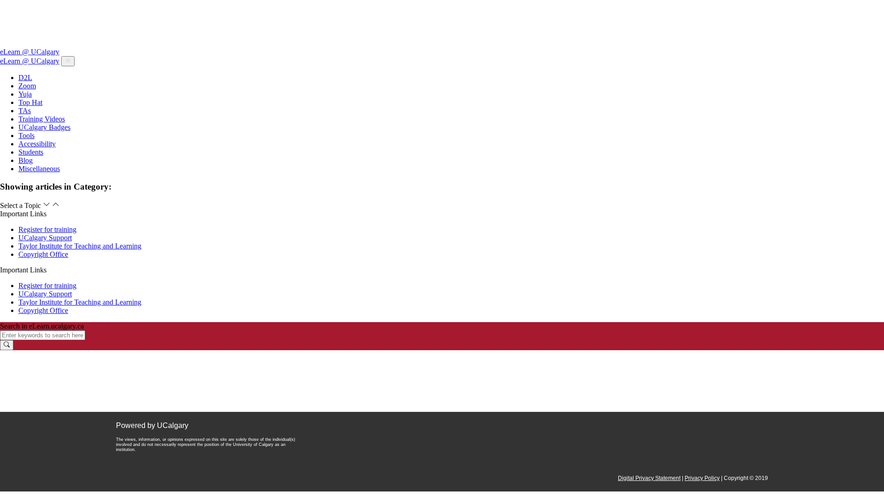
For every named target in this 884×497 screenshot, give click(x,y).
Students (30, 152)
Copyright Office (43, 254)
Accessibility (37, 144)
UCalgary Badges (44, 127)
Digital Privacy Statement (649, 478)
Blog (25, 160)
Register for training (47, 229)
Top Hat (30, 102)
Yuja (25, 94)
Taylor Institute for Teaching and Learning (79, 246)
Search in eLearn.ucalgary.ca (42, 326)
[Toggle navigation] (68, 61)
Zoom (27, 86)
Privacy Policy (702, 478)
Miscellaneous (39, 169)
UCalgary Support (45, 238)
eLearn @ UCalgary (29, 52)
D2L (25, 77)
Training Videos (41, 119)
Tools (26, 135)
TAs (24, 111)
